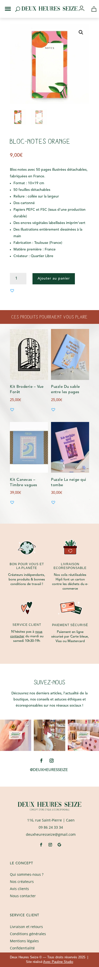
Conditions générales (28, 933)
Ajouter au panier (54, 278)
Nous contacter (23, 895)
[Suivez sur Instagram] (51, 761)
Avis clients (19, 888)
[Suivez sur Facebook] (41, 761)
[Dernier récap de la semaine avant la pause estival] (83, 735)
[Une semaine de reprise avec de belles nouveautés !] (15, 735)
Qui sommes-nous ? (26, 874)
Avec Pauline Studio (58, 962)
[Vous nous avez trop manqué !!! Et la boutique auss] (49, 735)
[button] (4, 4)
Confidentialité (22, 948)
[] (83, 8)
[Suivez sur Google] (59, 844)
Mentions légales (24, 940)
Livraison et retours (26, 926)
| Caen (51, 820)
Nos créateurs (22, 881)
